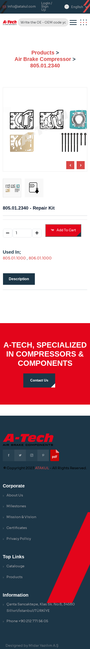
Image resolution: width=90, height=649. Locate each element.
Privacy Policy (18, 538)
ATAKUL (42, 468)
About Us (14, 495)
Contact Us (39, 380)
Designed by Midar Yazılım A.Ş (32, 645)
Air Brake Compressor (43, 59)
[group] (34, 188)
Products (42, 53)
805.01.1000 (14, 258)
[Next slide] (70, 165)
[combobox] (79, 7)
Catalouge (15, 566)
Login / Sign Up (46, 6)
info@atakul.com (22, 6)
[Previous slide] (81, 165)
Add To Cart (66, 230)
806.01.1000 (40, 258)
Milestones (16, 506)
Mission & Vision (21, 517)
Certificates (16, 528)
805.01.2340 (45, 66)
